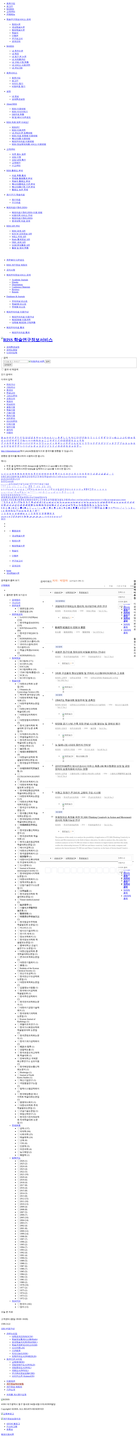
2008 (23, 1209)
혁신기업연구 (28, 1080)
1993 (23, 1250)
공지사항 (10, 270)
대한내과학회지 (29, 879)
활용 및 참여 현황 (20, 248)
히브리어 (10, 404)
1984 (23, 1274)
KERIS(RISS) (28, 638)
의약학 (25, 1131)
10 (52, 817)
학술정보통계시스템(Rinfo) (24, 1339)
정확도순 (121, 592)
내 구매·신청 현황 (20, 62)
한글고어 (10, 393)
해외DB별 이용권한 (21, 320)
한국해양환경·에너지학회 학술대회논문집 (28, 1097)
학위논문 (16, 24)
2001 (23, 1228)
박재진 (64, 705)
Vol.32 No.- (108, 825)
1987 (23, 1266)
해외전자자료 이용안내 (17, 312)
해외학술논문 (18, 30)
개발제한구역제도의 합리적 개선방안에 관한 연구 (81, 606)
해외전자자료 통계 (15, 327)
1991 (23, 1255)
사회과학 (26, 1134)
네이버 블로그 (13, 1424)
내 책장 (15, 54)
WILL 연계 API (19, 236)
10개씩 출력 (122, 867)
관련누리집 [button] (11, 1333)
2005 (24, 1217)
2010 (24, 1204)
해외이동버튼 (7, 1434)
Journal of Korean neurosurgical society (27, 869)
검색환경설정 (18, 99)
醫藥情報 (26, 913)
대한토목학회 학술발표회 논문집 (104, 678)
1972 (23, 1298)
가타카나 (10, 387)
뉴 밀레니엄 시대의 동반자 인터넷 (73, 745)
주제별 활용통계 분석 (22, 178)
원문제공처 (17, 614)
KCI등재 (26, 661)
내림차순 (121, 597)
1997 (23, 1239)
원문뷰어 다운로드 (15, 260)
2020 (23, 1177)
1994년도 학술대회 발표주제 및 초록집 (75, 700)
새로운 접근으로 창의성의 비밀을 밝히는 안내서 (80, 652)
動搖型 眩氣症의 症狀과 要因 (70, 627)
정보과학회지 (28, 936)
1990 (23, 1258)
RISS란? (16, 127)
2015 (23, 1190)
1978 (24, 1285)
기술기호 (10, 413)
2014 (23, 1193)
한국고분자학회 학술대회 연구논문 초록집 (27, 728)
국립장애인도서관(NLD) (23, 1365)
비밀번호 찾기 (18, 86)
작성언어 (16, 1301)
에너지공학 (27, 847)
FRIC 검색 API (19, 242)
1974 (23, 1293)
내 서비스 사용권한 (21, 65)
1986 (23, 1269)
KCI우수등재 (27, 678)
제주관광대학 (75, 728)
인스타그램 (11, 1426)
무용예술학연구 (29, 737)
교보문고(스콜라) (29, 641)
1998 (23, 1236)
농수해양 (26, 1152)
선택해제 (5, 585)
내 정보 (15, 96)
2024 (23, 1166)
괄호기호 (10, 407)
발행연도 (16, 1158)
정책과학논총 (28, 882)
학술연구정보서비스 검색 (18, 19)
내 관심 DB (17, 68)
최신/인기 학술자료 (15, 195)
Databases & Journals (15, 296)
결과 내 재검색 (11, 369)
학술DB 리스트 (19, 304)
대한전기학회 (69, 750)
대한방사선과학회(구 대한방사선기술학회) (88, 705)
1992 (23, 1252)
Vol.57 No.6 (108, 657)
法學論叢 (26, 891)
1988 (23, 1263)
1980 (23, 1282)
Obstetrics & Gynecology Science (28, 690)
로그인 (9, 6)
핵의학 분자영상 (30, 695)
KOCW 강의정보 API (22, 234)
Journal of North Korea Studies (25, 1076)
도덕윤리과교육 (29, 734)
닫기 (3, 519)
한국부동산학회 (70, 611)
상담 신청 (16, 157)
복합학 (24, 1155)
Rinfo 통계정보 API (21, 239)
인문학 (24, 1146)
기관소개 (10, 1389)
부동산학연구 (28, 1114)
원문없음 (26, 611)
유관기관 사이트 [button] (14, 1359)
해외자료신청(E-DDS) (16, 207)
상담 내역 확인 (19, 160)
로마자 (9, 430)
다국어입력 (11, 353)
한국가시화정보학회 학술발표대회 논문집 (28, 1030)
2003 (23, 1223)
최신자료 (16, 200)
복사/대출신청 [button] (82, 756)
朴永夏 (58, 632)
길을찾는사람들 (29, 987)
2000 (24, 1231)
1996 (23, 1242)
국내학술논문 (18, 27)
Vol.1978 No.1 (98, 632)
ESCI (24, 667)
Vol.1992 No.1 (63, 680)
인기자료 (16, 202)
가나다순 (16, 603)
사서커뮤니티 (18, 1348)
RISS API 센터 (13, 226)
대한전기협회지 (29, 962)
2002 (23, 1225)
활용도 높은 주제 (20, 190)
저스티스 (26, 928)
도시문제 (26, 865)
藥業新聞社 (68, 632)
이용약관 (10, 1381)
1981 (23, 1279)
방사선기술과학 (29, 931)
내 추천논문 (17, 51)
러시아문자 (11, 421)
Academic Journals (20, 280)
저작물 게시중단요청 (16, 1394)
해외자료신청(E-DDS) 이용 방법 (27, 212)
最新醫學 (26, 856)
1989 (23, 1261)
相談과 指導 (27, 1047)
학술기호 (10, 410)
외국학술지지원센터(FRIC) (24, 1342)
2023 (23, 1169)
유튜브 (9, 1429)
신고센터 (16, 165)
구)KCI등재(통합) (29, 672)
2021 (24, 1174)
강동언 (64, 728)
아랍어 (9, 432)
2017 (23, 1185)
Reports (15, 292)
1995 (23, 1244)
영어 (24, 1307)
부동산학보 (27, 746)
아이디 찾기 (17, 83)
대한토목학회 (75, 678)
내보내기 (58, 592)
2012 (24, 1199)
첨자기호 (10, 415)
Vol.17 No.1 (62, 707)
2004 (24, 1220)
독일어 (9, 401)
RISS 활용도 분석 (14, 170)
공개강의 (16, 41)
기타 (23, 1143)
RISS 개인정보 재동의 (16, 265)
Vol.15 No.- (103, 611)
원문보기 (66, 618)
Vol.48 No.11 (102, 750)
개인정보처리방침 (15, 1384)
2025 (23, 1163)
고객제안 (16, 163)
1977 (23, 1288)
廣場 (23, 965)
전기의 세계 (27, 934)
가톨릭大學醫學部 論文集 (120, 774)
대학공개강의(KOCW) (22, 1336)
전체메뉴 (10, 14)
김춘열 (64, 774)
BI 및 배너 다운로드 (21, 117)
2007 (23, 1212)
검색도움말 (11, 350)
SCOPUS (26, 664)
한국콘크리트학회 (71, 797)
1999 (24, 1234)
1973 (23, 1296)
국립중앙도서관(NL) (21, 1367)
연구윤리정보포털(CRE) (23, 1373)
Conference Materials (21, 287)
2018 (23, 1182)
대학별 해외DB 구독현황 (23, 322)
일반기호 (10, 427)
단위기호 (10, 424)
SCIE (24, 675)
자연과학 (26, 1149)
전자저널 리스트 (19, 301)
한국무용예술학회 (71, 657)
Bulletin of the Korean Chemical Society (28, 969)
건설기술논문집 (29, 1111)
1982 (23, 1277)
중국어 (9, 390)
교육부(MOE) (18, 1362)
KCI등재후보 (28, 669)
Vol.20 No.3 (108, 797)
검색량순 (16, 600)
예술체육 (26, 1137)
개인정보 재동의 (14, 1387)
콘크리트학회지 (29, 782)
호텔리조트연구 (29, 1024)
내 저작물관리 (18, 59)
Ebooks (15, 282)
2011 (24, 1201)
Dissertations (17, 284)
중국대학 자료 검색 (21, 221)
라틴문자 (10, 418)
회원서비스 (11, 73)
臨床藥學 (26, 905)
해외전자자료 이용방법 (23, 141)
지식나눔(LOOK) (20, 1353)
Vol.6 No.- (103, 728)
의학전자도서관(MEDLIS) (24, 1356)
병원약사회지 (28, 1102)
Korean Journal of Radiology (26, 1020)
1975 (23, 1290)
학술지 (15, 33)
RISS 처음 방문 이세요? (17, 122)
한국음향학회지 (29, 853)
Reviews (15, 289)
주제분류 (16, 1125)
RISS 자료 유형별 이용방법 (24, 136)
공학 (24, 1128)
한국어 (26, 1304)
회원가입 (10, 3)
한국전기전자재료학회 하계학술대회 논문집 (28, 1120)
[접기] (134, 634)
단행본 (15, 36)
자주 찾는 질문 (19, 154)
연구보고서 (17, 38)
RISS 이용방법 (19, 109)
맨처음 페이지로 (48, 870)
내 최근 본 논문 (19, 56)
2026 (23, 1161)
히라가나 (10, 384)
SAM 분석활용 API (21, 245)
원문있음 (27, 608)
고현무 (64, 678)
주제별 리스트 (18, 307)
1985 (23, 1271)
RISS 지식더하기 (20, 111)
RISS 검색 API (18, 231)
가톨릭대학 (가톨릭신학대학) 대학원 (85, 774)
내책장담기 (70, 592)
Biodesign (26, 1072)
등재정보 (16, 658)
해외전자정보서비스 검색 (18, 275)
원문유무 (16, 605)
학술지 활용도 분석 (21, 181)
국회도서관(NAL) (20, 1370)
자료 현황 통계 (19, 175)
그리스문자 (11, 396)
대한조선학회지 (29, 850)
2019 (23, 1180)
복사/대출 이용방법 (21, 138)
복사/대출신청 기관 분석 (23, 187)
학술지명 (16, 681)
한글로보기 (83, 592)
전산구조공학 (28, 973)
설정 (8, 91)
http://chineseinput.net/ (10, 451)
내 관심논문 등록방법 (22, 133)
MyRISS (10, 9)
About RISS (11, 104)
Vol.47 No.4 (62, 776)
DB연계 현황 (18, 114)
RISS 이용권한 (19, 130)
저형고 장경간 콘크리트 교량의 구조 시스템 (78, 792)
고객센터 (10, 11)
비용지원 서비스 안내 (22, 215)
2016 (23, 1188)
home (8, 570)
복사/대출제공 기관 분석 (23, 184)
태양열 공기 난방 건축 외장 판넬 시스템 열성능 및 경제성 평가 (87, 723)
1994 (23, 1247)
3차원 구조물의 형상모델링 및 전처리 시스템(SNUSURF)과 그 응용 (89, 673)
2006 (23, 1215)
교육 (23, 1140)
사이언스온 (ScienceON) (23, 1376)
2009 (23, 1207)
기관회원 (16, 1350)
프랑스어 (10, 398)
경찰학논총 (27, 1049)
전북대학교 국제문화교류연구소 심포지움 (28, 1061)
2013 (23, 1196)
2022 (23, 1172)
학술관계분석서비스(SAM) (24, 1345)
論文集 (24, 749)
